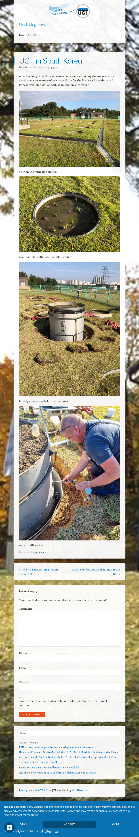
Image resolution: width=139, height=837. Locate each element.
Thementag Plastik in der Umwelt (38, 762)
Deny (23, 824)
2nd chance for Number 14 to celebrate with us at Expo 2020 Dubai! (57, 772)
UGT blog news (33, 24)
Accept (69, 824)
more (115, 824)
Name (23, 653)
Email (23, 667)
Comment (25, 608)
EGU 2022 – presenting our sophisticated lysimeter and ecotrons (56, 747)
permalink (40, 551)
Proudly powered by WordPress (35, 790)
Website (24, 682)
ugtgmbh (54, 67)
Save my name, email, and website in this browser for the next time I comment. (63, 703)
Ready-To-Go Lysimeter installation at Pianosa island (49, 767)
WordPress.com (80, 790)
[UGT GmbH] (69, 11)
